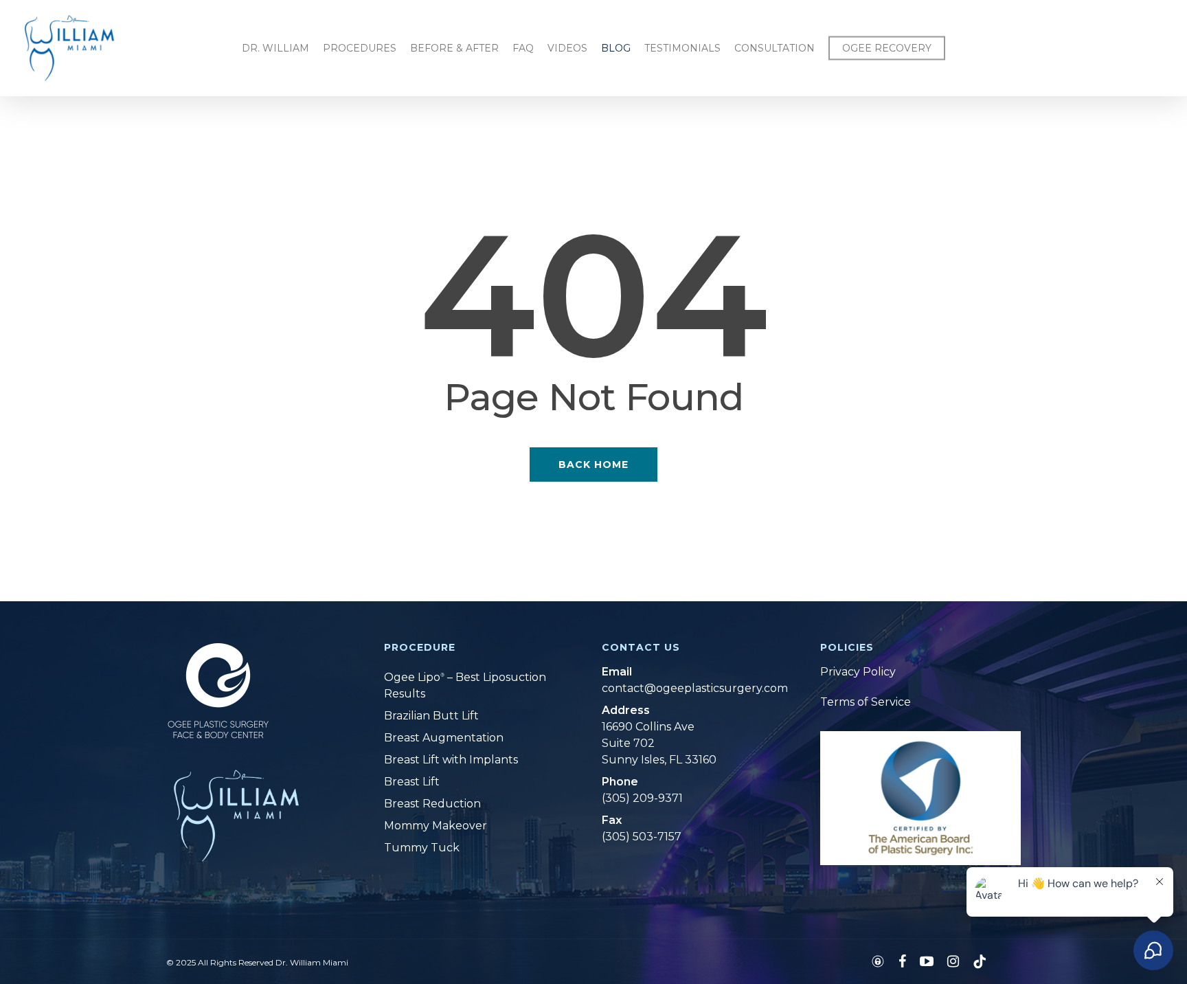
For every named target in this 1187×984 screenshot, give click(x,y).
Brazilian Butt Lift (431, 715)
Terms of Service (865, 701)
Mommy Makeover (435, 825)
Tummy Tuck (422, 847)
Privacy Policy (858, 671)
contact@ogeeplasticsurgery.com (685, 688)
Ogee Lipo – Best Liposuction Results (465, 685)
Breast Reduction (432, 803)
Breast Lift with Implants (451, 759)
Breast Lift (412, 781)
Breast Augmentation (444, 737)
